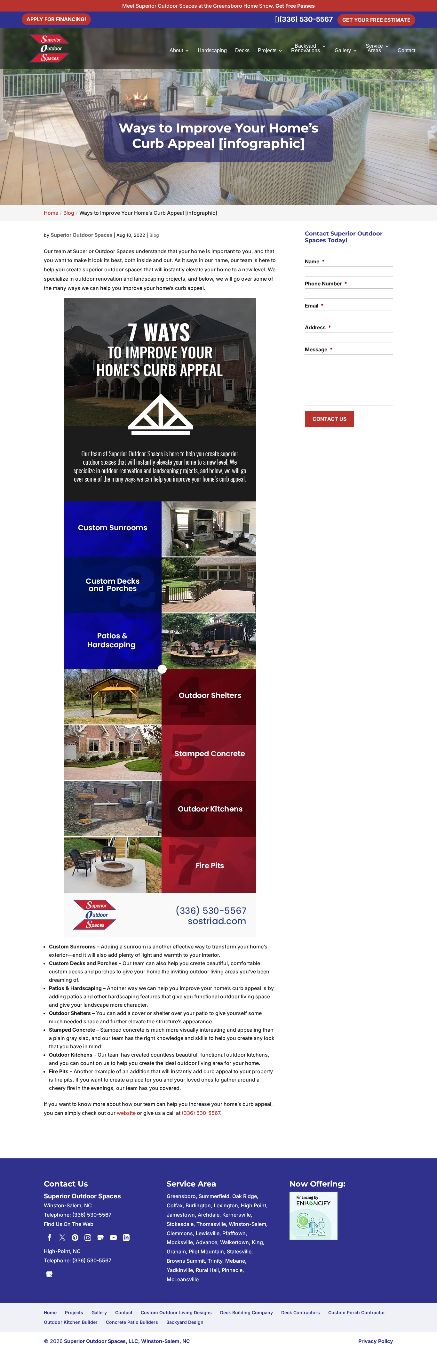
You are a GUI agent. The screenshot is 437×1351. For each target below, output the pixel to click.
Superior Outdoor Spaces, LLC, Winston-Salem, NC (127, 1341)
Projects (267, 50)
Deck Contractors (300, 1312)
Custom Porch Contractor (356, 1312)
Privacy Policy (375, 1341)
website (126, 1113)
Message (319, 349)
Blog (154, 235)
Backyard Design (184, 1322)
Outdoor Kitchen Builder (71, 1322)
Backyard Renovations (305, 48)
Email (314, 305)
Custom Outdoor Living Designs (176, 1312)
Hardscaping (212, 50)
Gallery (343, 50)
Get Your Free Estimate (376, 20)
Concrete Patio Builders (132, 1322)
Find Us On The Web (68, 1224)
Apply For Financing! (56, 19)
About (176, 50)
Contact (406, 50)
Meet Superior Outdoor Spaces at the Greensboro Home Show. (218, 6)
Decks (242, 50)
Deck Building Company (246, 1312)
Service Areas (374, 48)
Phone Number (326, 283)
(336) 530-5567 (201, 1113)
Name (315, 261)
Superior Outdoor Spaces (81, 235)
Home (50, 1312)
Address (318, 327)
